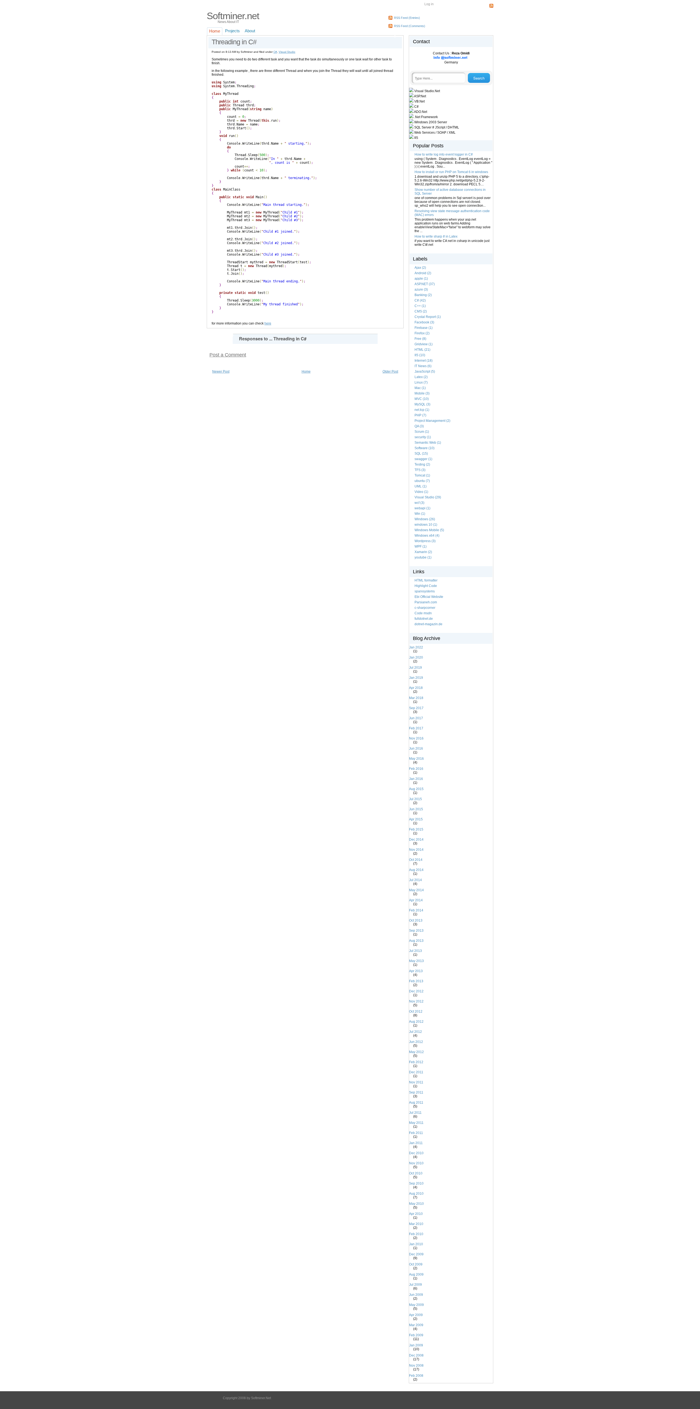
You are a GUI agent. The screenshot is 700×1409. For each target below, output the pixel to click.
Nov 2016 (418, 738)
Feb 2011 (418, 1133)
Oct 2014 (417, 860)
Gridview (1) (424, 344)
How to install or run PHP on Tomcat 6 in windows (451, 172)
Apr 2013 (418, 971)
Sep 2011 (418, 1092)
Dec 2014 (418, 839)
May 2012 (418, 1052)
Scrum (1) (422, 432)
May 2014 (418, 890)
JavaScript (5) (425, 371)
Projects (232, 30)
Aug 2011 (418, 1102)
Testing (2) (422, 464)
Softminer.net (233, 15)
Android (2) (423, 273)
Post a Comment (227, 355)
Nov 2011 (418, 1082)
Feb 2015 (418, 829)
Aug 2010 (418, 1193)
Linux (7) (421, 382)
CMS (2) (421, 311)
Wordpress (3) (425, 541)
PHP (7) (420, 415)
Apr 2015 (418, 819)
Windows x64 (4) (427, 535)
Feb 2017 (418, 728)
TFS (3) (420, 470)
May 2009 (418, 1305)
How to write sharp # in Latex (436, 236)
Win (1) (420, 514)
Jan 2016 (418, 779)
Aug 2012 (418, 1022)
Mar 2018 (418, 698)
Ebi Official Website (429, 597)
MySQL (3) (422, 404)
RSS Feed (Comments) (409, 26)
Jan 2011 (418, 1143)
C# (275, 51)
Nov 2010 (418, 1163)
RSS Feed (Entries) (407, 17)
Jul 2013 (417, 951)
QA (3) (419, 426)
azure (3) (421, 289)
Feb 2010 (418, 1234)
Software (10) (424, 448)
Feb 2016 (418, 769)
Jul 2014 (417, 880)
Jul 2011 (417, 1113)
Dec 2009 (418, 1254)
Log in (429, 4)
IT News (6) (423, 366)
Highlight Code (426, 586)
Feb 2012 (418, 1062)
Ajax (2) (420, 268)
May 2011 (418, 1123)
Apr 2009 (418, 1315)
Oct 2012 (417, 1011)
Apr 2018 (418, 688)
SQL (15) (421, 453)
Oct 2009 (417, 1264)
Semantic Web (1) (428, 443)
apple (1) (421, 278)
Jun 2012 (418, 1042)
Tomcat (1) (422, 475)
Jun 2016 (418, 748)
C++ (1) (420, 306)
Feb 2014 (418, 910)
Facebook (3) (424, 322)
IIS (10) (420, 355)
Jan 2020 (418, 657)
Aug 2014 (418, 870)
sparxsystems (425, 591)
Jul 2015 (417, 799)
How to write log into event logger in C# (444, 154)
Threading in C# (234, 42)
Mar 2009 (418, 1325)
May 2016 (418, 759)
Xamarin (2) (423, 552)
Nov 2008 (418, 1365)
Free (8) (420, 339)
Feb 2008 (418, 1376)
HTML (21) (422, 350)
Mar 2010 (418, 1224)
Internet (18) (424, 361)
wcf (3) (419, 503)
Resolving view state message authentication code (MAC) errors (452, 213)
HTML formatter (426, 580)
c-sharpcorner (425, 608)
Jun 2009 (418, 1295)
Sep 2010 (418, 1183)
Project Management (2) (432, 421)
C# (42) (420, 300)
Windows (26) (425, 519)
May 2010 (418, 1204)
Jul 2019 (417, 668)
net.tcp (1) (422, 410)
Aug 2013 (418, 941)
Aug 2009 (418, 1274)
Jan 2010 (418, 1244)
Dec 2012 (418, 991)
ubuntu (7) (422, 481)
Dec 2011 (418, 1072)
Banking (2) (423, 295)
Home (214, 31)
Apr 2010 (418, 1214)
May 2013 (418, 961)
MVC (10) (422, 399)
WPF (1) (421, 546)
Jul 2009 (417, 1285)
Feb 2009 (418, 1335)
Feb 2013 (418, 981)
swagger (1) (423, 459)
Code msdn (423, 613)
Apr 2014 (418, 900)
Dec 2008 (418, 1355)
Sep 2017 (418, 708)
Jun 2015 (418, 809)
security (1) (423, 437)
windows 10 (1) (426, 525)
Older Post (390, 371)
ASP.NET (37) (425, 284)
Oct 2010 (417, 1173)
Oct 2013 (417, 920)
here (267, 323)
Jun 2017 (418, 718)
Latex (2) (421, 377)
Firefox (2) (422, 333)
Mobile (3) (422, 393)
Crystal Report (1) (428, 317)
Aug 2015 (418, 789)
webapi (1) (422, 508)
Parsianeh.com (426, 602)
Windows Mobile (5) (429, 530)
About (250, 30)
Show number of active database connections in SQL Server (450, 191)
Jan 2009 (418, 1345)
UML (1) (421, 486)
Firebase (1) (424, 328)
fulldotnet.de (424, 619)
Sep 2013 (418, 930)
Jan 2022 (418, 647)
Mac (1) (420, 388)
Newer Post (220, 371)
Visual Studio (287, 51)
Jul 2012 (417, 1032)
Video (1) (421, 492)
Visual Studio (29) (428, 497)
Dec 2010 (418, 1153)
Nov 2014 (418, 850)
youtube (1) (423, 557)
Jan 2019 (418, 678)
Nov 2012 (418, 1001)
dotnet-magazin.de (428, 624)
